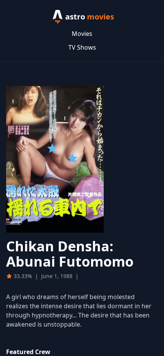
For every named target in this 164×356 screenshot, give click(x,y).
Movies (82, 33)
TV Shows (82, 47)
